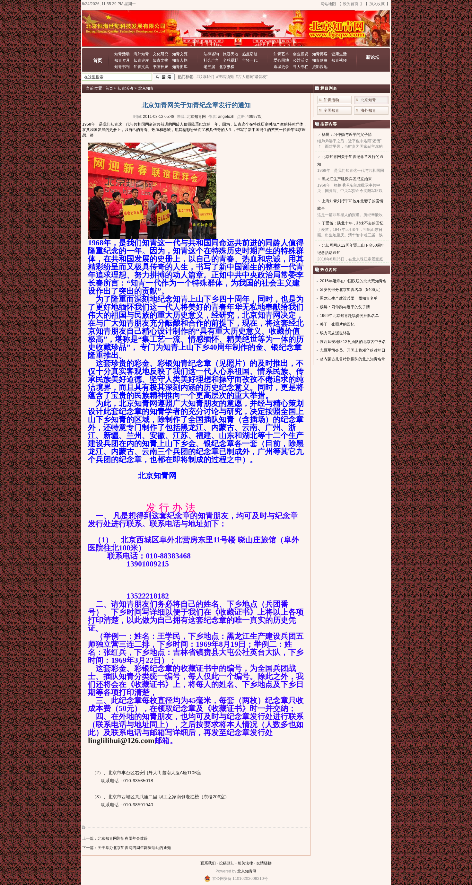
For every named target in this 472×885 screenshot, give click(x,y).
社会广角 (211, 60)
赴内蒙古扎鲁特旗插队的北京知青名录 (352, 359)
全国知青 (331, 110)
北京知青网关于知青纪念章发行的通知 (350, 160)
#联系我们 (205, 76)
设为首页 (350, 4)
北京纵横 (226, 67)
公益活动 (300, 60)
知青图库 (180, 67)
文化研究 (160, 54)
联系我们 (208, 863)
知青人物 (180, 60)
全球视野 (230, 60)
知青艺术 (281, 54)
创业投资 (300, 54)
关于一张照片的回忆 (337, 324)
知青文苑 (180, 54)
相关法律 (245, 863)
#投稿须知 (225, 76)
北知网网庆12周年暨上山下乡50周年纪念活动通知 (351, 249)
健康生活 (339, 54)
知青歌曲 (320, 60)
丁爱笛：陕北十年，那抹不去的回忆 (352, 223)
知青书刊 (122, 67)
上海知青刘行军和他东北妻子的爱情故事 (350, 205)
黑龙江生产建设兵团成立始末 (347, 179)
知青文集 (141, 67)
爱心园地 (281, 60)
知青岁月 (122, 60)
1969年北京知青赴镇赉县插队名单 (349, 315)
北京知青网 (247, 871)
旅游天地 (230, 54)
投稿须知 (226, 863)
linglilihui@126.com (121, 740)
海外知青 (141, 54)
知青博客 (320, 54)
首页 (97, 60)
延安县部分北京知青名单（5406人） (351, 289)
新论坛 (373, 57)
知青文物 (160, 60)
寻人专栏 (300, 67)
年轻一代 (250, 60)
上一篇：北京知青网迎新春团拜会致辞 (115, 838)
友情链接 (264, 863)
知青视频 (339, 60)
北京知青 (146, 88)
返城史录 (281, 67)
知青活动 (122, 54)
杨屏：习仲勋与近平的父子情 (347, 134)
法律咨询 (211, 54)
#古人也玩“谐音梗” (251, 76)
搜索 (164, 77)
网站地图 (328, 4)
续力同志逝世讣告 (335, 333)
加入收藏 (377, 4)
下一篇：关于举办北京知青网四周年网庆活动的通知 (126, 848)
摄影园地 (320, 67)
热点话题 (250, 54)
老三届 (209, 67)
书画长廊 (160, 67)
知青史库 (141, 60)
